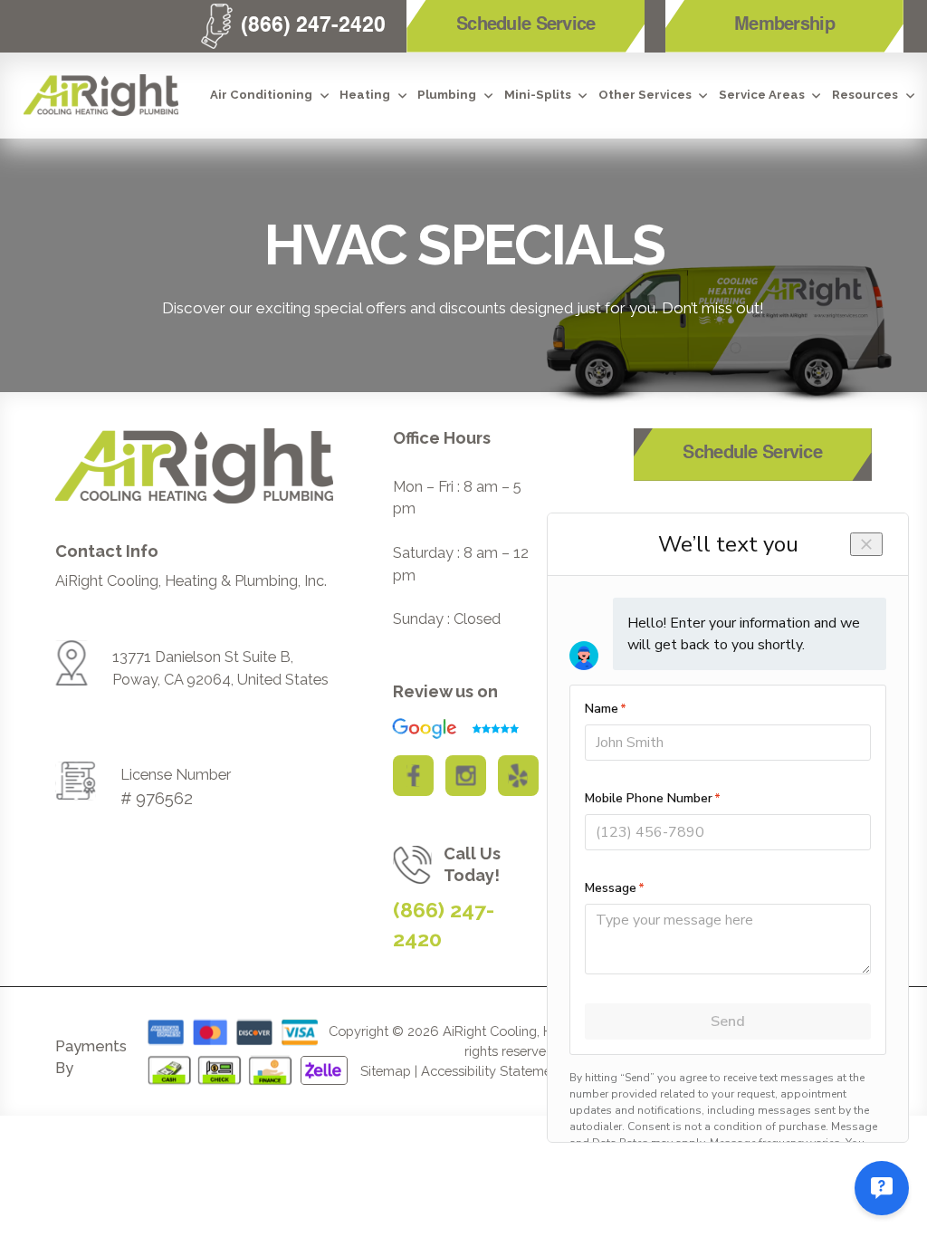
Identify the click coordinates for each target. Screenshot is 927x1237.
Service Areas (762, 94)
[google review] (449, 728)
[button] (270, 95)
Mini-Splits (537, 94)
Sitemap (385, 1071)
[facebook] (413, 775)
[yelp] (518, 775)
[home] (101, 95)
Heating (364, 94)
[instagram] (465, 775)
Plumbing (446, 94)
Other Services (645, 94)
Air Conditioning (261, 94)
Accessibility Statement (492, 1071)
